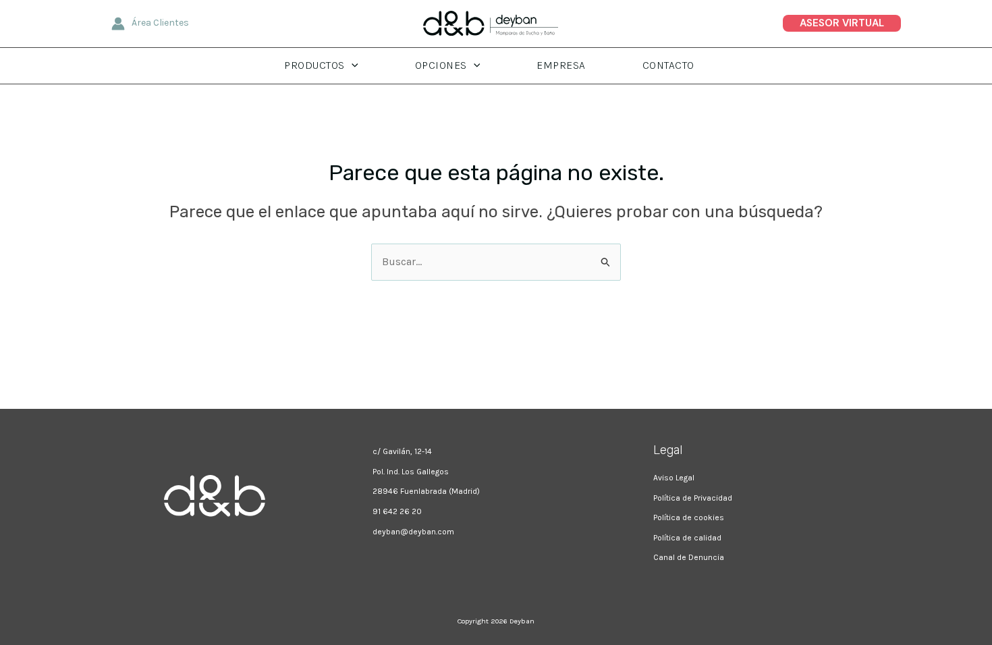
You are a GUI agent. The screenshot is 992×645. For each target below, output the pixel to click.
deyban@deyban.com (413, 531)
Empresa (561, 65)
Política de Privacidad (692, 498)
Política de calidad (687, 537)
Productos (314, 65)
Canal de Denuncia (688, 557)
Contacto (668, 65)
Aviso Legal (673, 477)
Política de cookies (688, 517)
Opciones (441, 65)
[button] (842, 23)
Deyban (521, 621)
